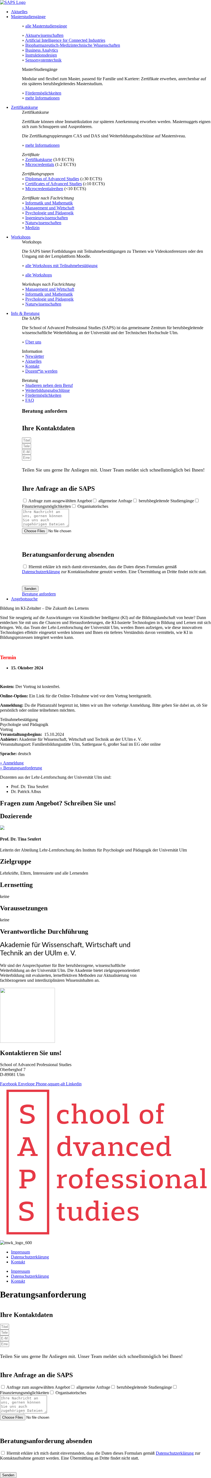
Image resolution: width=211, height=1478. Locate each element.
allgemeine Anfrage (115, 500)
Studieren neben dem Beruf (49, 385)
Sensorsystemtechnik (43, 60)
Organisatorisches (92, 506)
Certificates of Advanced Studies (53, 183)
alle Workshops (38, 275)
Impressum (20, 1252)
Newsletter (34, 356)
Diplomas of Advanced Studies (52, 178)
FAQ (29, 400)
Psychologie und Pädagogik (49, 212)
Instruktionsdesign (41, 55)
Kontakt (32, 366)
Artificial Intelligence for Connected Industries (65, 40)
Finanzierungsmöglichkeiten (46, 506)
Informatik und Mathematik (49, 203)
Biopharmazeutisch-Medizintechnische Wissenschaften (72, 45)
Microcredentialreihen (44, 188)
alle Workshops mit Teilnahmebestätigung (61, 265)
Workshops (20, 237)
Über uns (33, 342)
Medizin (32, 227)
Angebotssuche (24, 599)
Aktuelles (19, 11)
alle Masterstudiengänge (46, 26)
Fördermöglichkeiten (43, 93)
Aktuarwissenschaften (44, 35)
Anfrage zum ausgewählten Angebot (60, 500)
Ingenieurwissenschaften (46, 217)
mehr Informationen (42, 98)
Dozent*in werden (41, 371)
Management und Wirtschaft (49, 289)
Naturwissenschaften (43, 222)
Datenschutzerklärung (41, 571)
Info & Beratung (25, 313)
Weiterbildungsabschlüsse (47, 390)
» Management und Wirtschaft (48, 208)
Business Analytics (41, 50)
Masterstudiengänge (28, 16)
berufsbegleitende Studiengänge (166, 500)
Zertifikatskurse (24, 107)
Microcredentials (39, 164)
